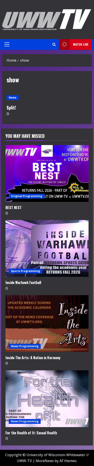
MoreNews (45, 460)
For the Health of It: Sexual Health (31, 432)
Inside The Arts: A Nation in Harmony (32, 357)
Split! (11, 107)
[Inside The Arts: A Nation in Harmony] (47, 323)
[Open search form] (54, 44)
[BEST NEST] (47, 173)
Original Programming (26, 196)
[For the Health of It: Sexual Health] (47, 398)
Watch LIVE (81, 44)
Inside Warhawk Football (23, 282)
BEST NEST (13, 207)
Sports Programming (25, 271)
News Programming (24, 346)
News (12, 97)
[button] (7, 44)
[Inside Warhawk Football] (47, 248)
